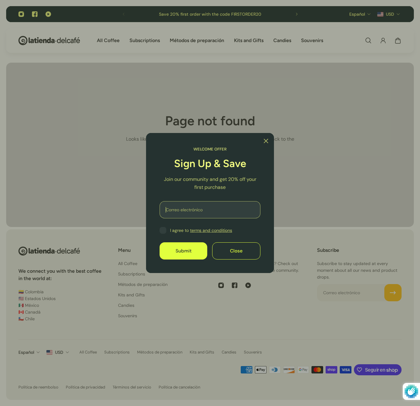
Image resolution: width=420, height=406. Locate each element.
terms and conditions (211, 230)
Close (236, 251)
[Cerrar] (265, 140)
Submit (184, 251)
